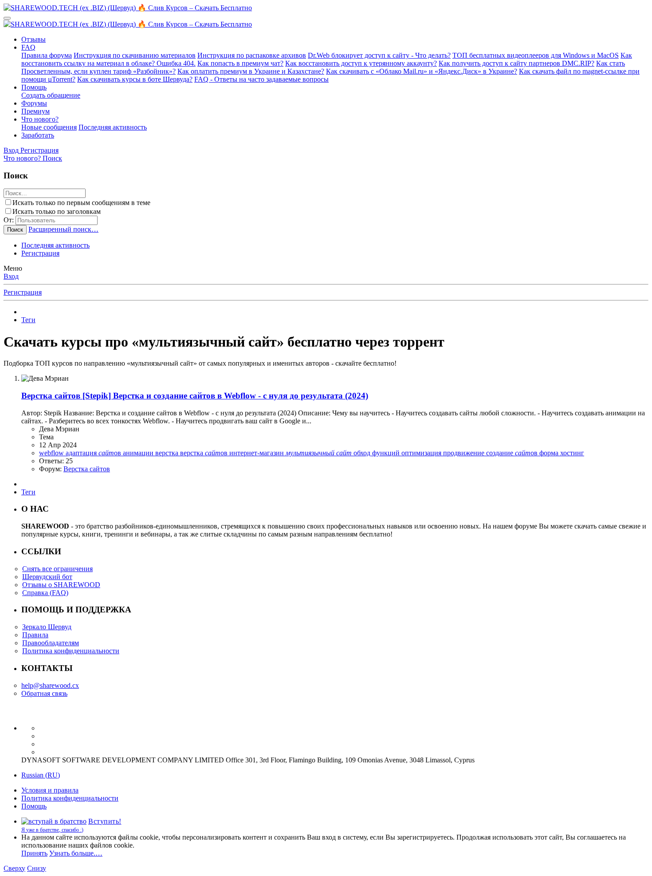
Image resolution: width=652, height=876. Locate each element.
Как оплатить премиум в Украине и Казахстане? (250, 71)
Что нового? (40, 119)
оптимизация (422, 453)
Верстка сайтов (86, 469)
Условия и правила (50, 790)
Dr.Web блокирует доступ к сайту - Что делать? (379, 55)
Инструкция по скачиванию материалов (135, 55)
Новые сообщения (49, 127)
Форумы (34, 103)
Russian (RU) (40, 775)
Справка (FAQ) (45, 592)
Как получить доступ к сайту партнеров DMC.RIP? (516, 63)
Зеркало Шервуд (46, 627)
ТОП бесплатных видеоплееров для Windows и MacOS (535, 55)
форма (549, 453)
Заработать (37, 135)
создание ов (512, 453)
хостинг (572, 453)
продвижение (464, 453)
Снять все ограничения (57, 568)
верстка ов (204, 453)
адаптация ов (94, 453)
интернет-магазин (257, 453)
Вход (11, 276)
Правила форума (46, 55)
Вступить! (105, 821)
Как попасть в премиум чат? (240, 63)
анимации (139, 453)
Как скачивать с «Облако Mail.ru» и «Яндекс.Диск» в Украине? (421, 71)
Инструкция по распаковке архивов (251, 55)
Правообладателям (50, 643)
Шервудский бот (47, 576)
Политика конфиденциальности (70, 651)
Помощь (34, 87)
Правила (35, 635)
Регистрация (40, 253)
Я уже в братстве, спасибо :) (52, 830)
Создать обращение (50, 95)
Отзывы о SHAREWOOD (61, 584)
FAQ (28, 47)
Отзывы (33, 39)
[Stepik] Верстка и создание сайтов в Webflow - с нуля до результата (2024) (194, 395)
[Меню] (7, 18)
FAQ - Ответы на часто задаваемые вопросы (261, 79)
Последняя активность (113, 127)
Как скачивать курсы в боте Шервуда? (134, 79)
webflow (52, 453)
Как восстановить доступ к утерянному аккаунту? (361, 63)
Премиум (35, 111)
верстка (167, 453)
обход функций (377, 453)
